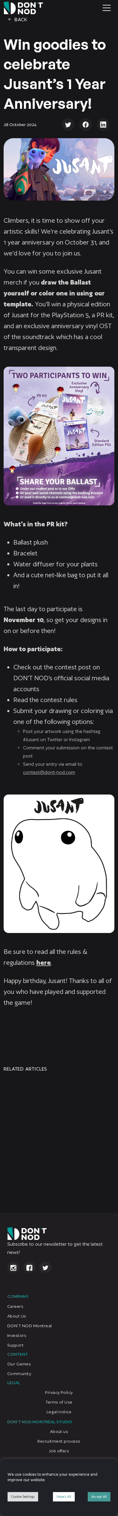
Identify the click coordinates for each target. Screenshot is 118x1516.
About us (59, 1431)
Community (19, 1373)
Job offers (59, 1450)
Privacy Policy (59, 1392)
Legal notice (59, 1411)
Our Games (19, 1363)
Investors (16, 1335)
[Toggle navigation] (106, 8)
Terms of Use (59, 1402)
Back (20, 19)
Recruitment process (59, 1441)
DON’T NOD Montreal (29, 1325)
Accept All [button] (99, 1496)
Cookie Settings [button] (22, 1496)
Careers (15, 1306)
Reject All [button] (64, 1496)
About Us (16, 1315)
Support (15, 1344)
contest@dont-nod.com (49, 772)
